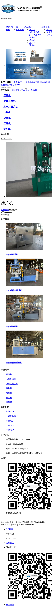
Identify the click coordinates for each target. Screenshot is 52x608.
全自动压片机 (20, 82)
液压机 (32, 45)
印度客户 (10, 425)
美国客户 (10, 430)
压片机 (32, 30)
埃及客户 (10, 411)
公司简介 (20, 30)
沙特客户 (10, 421)
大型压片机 (34, 32)
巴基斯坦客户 (12, 416)
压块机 (32, 37)
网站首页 (16, 90)
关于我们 (15, 27)
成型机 (32, 40)
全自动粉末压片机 (34, 82)
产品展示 (28, 27)
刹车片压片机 (35, 35)
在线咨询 (5, 210)
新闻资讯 (45, 27)
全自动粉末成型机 (13, 85)
